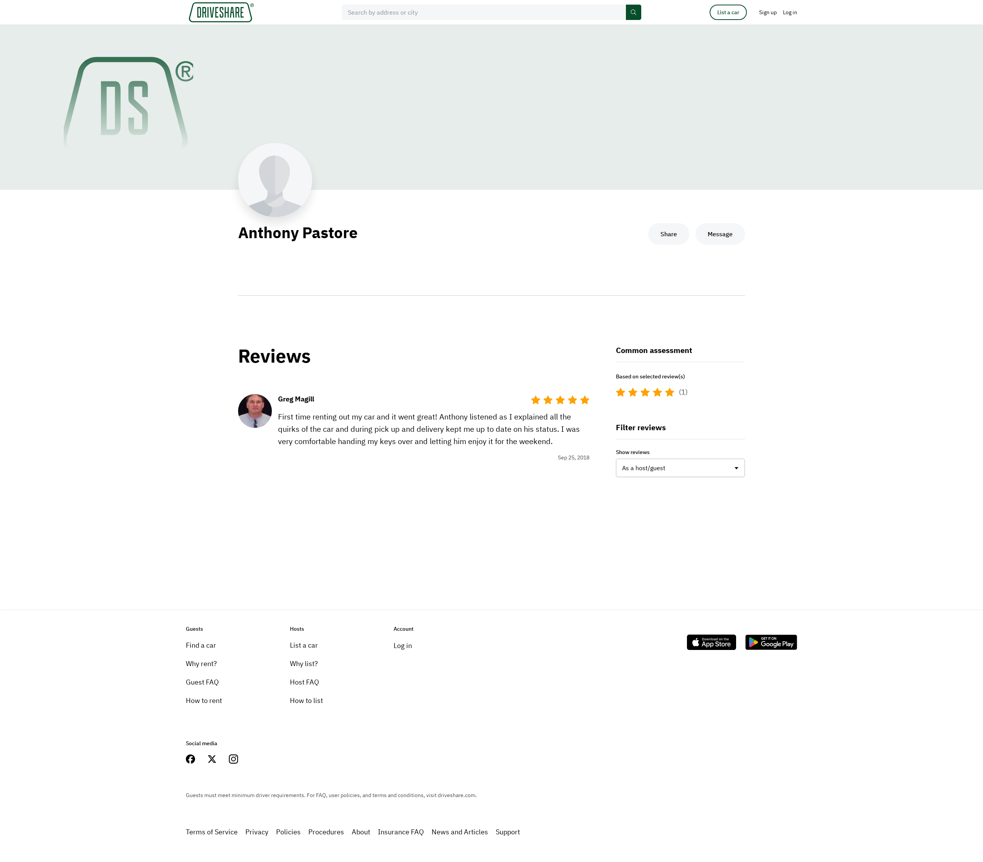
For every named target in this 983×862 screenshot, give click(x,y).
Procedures (326, 831)
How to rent (204, 700)
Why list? (304, 663)
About (361, 831)
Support (508, 831)
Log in (403, 645)
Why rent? (201, 663)
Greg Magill (296, 399)
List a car (728, 12)
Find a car (201, 645)
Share (668, 234)
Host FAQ (304, 682)
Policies (288, 831)
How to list (306, 700)
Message (720, 234)
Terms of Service (212, 831)
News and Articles (460, 831)
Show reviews (633, 452)
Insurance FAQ (401, 831)
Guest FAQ (202, 682)
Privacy (256, 831)
